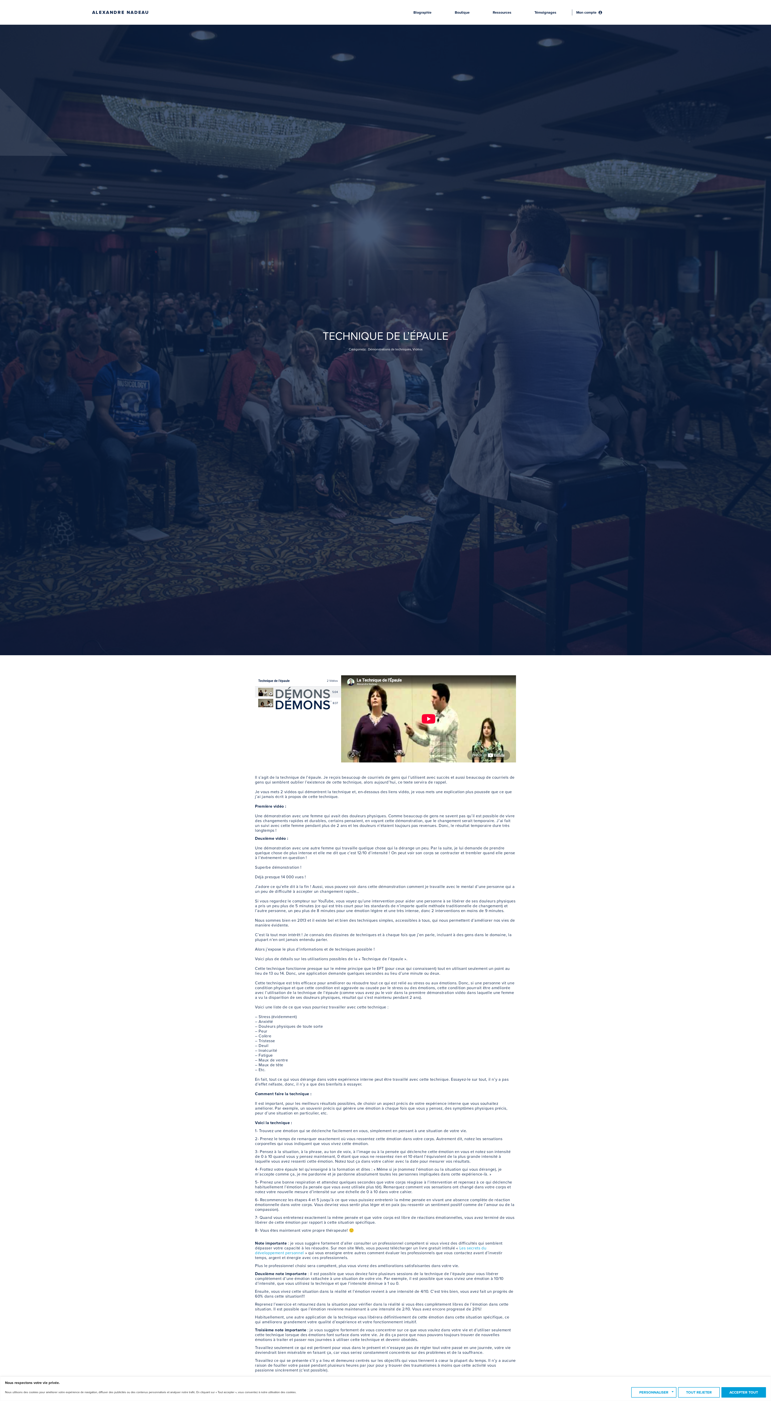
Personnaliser (653, 1392)
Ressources (502, 12)
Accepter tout (743, 1392)
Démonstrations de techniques (389, 349)
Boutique (462, 12)
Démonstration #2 (303, 705)
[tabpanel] (428, 718)
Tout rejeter (699, 1392)
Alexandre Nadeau (120, 12)
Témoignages (545, 12)
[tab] (298, 692)
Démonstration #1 (303, 694)
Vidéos (417, 349)
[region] (385, 1389)
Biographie (422, 12)
